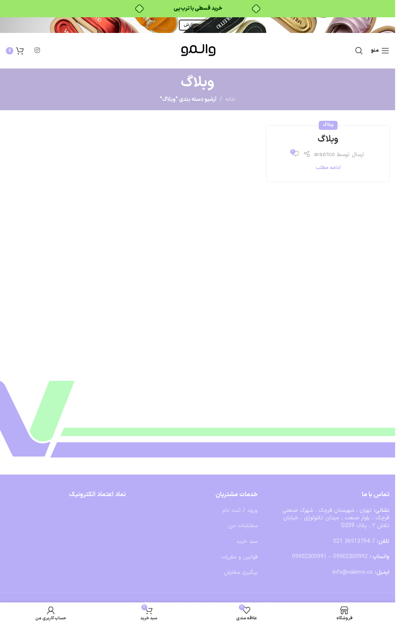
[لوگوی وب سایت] (198, 50)
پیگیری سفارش (198, 25)
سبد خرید (247, 541)
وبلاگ (328, 125)
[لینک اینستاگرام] (37, 50)
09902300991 (309, 557)
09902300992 (350, 557)
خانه (230, 99)
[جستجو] (359, 50)
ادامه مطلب (328, 167)
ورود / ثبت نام (240, 510)
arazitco (324, 155)
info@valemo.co (352, 572)
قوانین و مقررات (239, 557)
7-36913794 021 (354, 541)
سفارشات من (243, 526)
